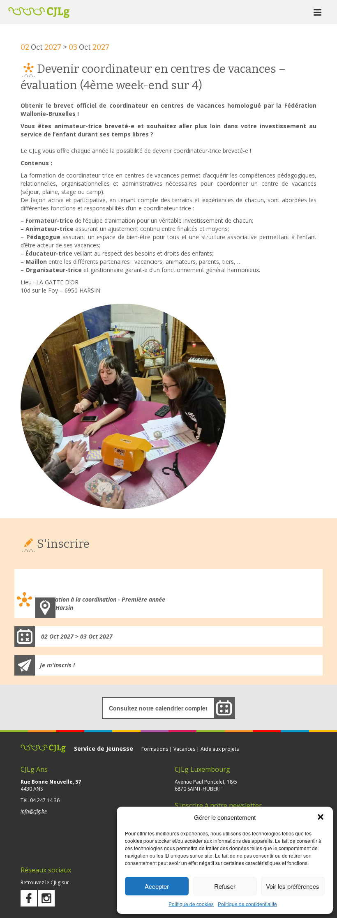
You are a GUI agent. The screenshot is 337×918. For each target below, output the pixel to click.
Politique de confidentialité (247, 903)
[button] (320, 817)
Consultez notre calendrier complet (158, 708)
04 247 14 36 (45, 800)
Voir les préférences (292, 886)
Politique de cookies (191, 903)
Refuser (224, 886)
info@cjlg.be (34, 811)
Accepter (157, 886)
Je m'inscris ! (57, 665)
